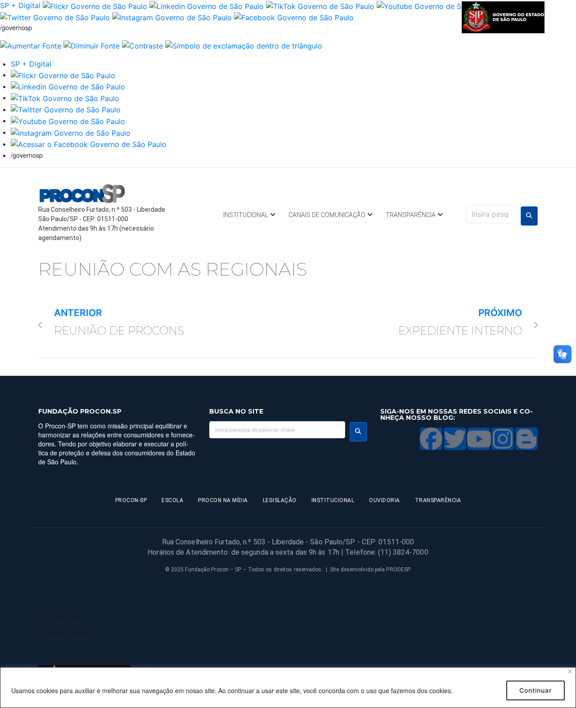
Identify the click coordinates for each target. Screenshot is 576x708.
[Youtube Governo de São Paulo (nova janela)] (434, 5)
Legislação (280, 500)
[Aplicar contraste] (142, 44)
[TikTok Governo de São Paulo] (65, 97)
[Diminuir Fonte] (91, 44)
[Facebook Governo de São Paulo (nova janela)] (294, 17)
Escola (172, 500)
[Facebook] (431, 438)
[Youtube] (479, 438)
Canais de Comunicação (326, 214)
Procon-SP (131, 500)
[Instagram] (502, 438)
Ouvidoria (384, 500)
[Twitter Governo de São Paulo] (66, 109)
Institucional (245, 214)
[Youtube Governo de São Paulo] (68, 120)
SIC (49, 656)
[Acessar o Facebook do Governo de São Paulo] (88, 143)
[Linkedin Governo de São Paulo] (68, 86)
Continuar (535, 690)
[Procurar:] (491, 214)
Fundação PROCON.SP (80, 411)
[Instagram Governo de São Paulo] (172, 17)
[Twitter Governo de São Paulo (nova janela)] (55, 17)
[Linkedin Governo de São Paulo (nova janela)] (206, 5)
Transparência (411, 214)
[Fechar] (570, 671)
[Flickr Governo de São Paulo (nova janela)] (95, 5)
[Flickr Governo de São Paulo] (63, 74)
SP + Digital (20, 5)
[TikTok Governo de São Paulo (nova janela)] (320, 5)
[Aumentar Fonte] (30, 44)
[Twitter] (455, 438)
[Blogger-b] (526, 438)
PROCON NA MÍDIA (223, 500)
